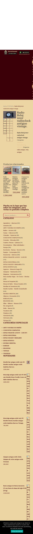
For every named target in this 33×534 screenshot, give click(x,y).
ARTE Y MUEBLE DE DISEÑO (12, 228)
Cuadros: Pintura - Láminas (11, 242)
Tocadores (6, 311)
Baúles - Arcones (8, 230)
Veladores (6, 313)
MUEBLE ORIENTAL (9, 293)
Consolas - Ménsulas (9, 240)
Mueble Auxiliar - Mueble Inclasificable (15, 289)
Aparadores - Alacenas (10, 223)
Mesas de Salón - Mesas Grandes (13, 284)
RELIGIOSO (6, 301)
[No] (31, 527)
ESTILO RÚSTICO (8, 267)
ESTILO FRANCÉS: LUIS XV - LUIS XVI (15, 257)
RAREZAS (6, 298)
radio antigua (21, 150)
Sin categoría (7, 306)
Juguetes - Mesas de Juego (11, 269)
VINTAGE (10, 106)
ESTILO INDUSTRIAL (9, 262)
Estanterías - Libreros (10, 255)
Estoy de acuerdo (17, 531)
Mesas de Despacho (9, 281)
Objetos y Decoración (9, 296)
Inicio (5, 106)
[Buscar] (28, 215)
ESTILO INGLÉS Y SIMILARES (12, 264)
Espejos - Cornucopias (10, 252)
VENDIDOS (6, 315)
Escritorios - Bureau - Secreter (12, 250)
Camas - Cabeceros (9, 233)
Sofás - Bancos (7, 308)
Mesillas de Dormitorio (10, 286)
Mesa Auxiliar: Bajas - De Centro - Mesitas (16, 276)
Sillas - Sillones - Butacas (11, 303)
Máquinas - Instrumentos (11, 274)
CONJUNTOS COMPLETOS (11, 238)
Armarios (6, 225)
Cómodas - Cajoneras (9, 235)
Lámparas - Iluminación (10, 272)
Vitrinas (5, 320)
